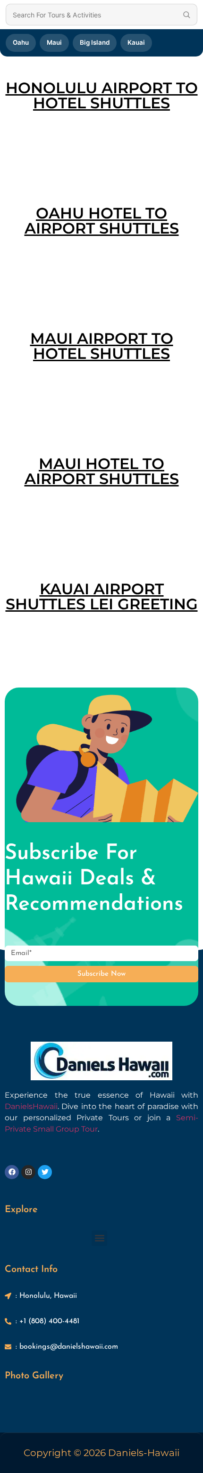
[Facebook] (12, 1172)
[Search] (186, 14)
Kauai (136, 42)
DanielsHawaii (31, 1106)
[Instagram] (28, 1172)
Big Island (95, 42)
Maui (54, 42)
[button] (99, 1238)
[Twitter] (45, 1172)
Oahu (21, 42)
